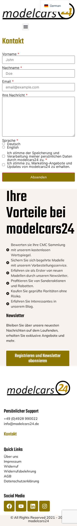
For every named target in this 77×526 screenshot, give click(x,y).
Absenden (38, 177)
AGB (7, 476)
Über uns (11, 456)
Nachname (12, 67)
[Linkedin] (32, 506)
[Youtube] (21, 506)
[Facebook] (9, 506)
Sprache (10, 140)
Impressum (12, 461)
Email (8, 81)
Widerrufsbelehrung (20, 471)
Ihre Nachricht (15, 95)
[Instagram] (44, 506)
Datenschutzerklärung (21, 481)
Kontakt (10, 434)
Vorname (10, 54)
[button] (25, 26)
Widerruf (11, 466)
